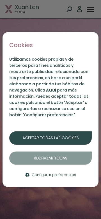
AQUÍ (51, 90)
